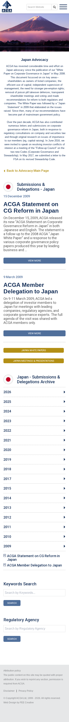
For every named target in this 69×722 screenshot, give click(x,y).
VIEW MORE (34, 260)
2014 (7, 498)
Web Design (9, 702)
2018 (7, 469)
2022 (7, 430)
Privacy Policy (26, 691)
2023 (7, 421)
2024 (7, 411)
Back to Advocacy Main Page (27, 171)
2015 (7, 488)
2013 (7, 508)
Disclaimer (9, 691)
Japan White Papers (33, 350)
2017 (7, 479)
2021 (7, 440)
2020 (7, 450)
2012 (7, 517)
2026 (7, 392)
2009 (7, 546)
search (54, 7)
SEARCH (12, 603)
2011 (7, 527)
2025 (7, 402)
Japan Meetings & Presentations (33, 360)
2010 (7, 537)
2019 (7, 459)
